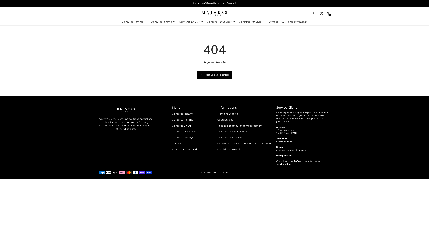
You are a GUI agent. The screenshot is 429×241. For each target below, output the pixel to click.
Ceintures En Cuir (182, 125)
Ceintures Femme (182, 119)
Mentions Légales (227, 113)
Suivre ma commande (185, 149)
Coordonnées (225, 119)
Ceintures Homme (183, 113)
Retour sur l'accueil (217, 74)
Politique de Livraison (229, 137)
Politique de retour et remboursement (239, 125)
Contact (176, 143)
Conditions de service (229, 149)
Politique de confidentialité (233, 131)
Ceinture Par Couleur (184, 131)
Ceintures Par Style (183, 137)
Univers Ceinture (218, 172)
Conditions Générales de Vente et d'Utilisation (244, 143)
